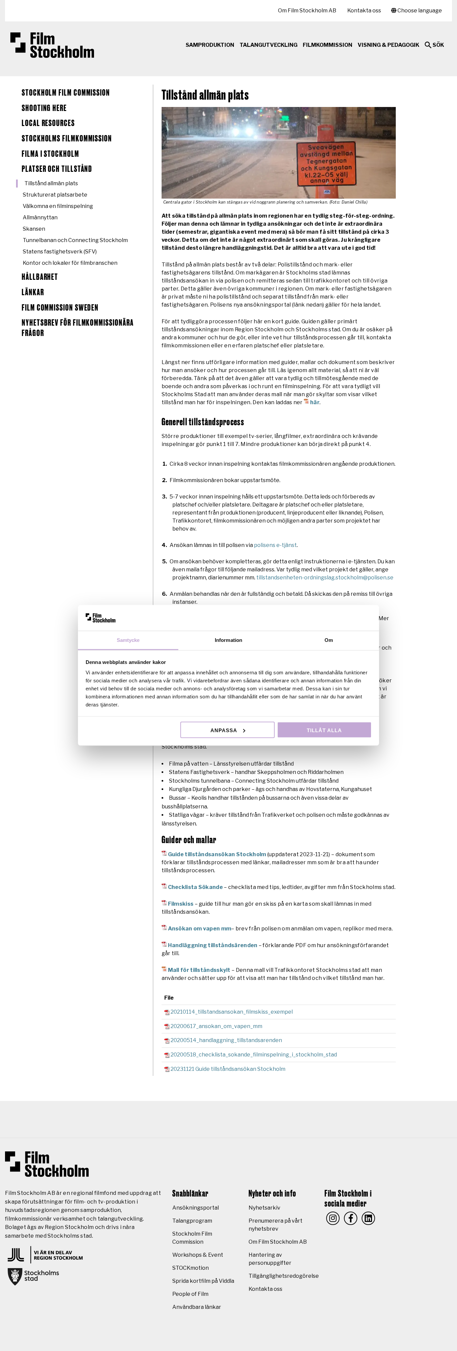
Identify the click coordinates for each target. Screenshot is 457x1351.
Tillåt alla (324, 730)
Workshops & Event (197, 1255)
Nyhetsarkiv (264, 1208)
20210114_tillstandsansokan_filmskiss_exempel (232, 1012)
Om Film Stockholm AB (307, 10)
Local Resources (48, 123)
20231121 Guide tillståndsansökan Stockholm (228, 1069)
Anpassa (223, 730)
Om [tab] (329, 640)
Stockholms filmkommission (67, 138)
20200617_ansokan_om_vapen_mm (216, 1026)
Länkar (33, 292)
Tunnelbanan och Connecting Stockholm (75, 240)
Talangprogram (192, 1221)
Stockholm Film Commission (66, 93)
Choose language (419, 10)
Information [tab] (228, 640)
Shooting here (44, 108)
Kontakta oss (364, 10)
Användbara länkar (196, 1307)
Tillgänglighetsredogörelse (284, 1276)
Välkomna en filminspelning (58, 206)
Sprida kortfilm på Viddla (203, 1281)
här (314, 402)
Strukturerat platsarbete (55, 195)
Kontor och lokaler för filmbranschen (70, 263)
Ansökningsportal (195, 1208)
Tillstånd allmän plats (51, 183)
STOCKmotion (190, 1268)
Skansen (34, 229)
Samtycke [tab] (128, 640)
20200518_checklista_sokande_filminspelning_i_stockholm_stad (254, 1054)
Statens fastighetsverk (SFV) (60, 251)
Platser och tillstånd (57, 169)
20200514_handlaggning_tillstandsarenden (226, 1040)
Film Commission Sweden (60, 308)
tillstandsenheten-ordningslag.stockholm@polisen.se (324, 577)
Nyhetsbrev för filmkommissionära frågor (77, 328)
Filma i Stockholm (50, 154)
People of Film (190, 1294)
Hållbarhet (40, 277)
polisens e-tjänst (275, 545)
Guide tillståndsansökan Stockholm (217, 854)
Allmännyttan (40, 217)
